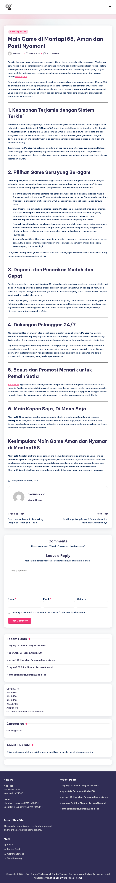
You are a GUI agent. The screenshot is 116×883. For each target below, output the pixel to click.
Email (47, 599)
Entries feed (13, 849)
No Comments (53, 53)
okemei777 (36, 494)
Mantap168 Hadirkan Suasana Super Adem (30, 660)
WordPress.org (14, 858)
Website (81, 599)
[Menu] (110, 7)
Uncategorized (18, 31)
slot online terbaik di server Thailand (25, 711)
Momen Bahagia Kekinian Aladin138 (26, 674)
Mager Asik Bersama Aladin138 (24, 653)
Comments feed (15, 854)
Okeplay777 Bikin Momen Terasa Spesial (29, 667)
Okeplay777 (12, 688)
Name (12, 599)
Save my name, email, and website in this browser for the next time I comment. (49, 612)
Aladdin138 (12, 704)
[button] (35, 500)
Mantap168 (21, 76)
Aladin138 (11, 692)
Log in (10, 844)
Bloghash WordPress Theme (66, 878)
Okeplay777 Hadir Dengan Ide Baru (26, 645)
